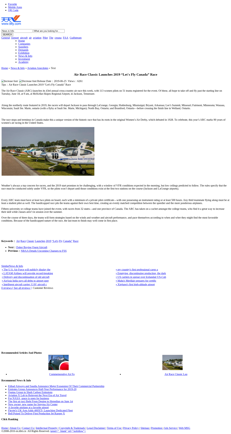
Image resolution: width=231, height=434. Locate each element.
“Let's (55, 241)
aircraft (24, 37)
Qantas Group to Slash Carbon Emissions (30, 392)
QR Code (13, 10)
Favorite (12, 4)
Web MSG (184, 428)
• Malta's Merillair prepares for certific (136, 280)
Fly (60, 241)
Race (23, 241)
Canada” (67, 241)
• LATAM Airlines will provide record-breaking (27, 273)
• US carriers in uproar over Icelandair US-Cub (141, 277)
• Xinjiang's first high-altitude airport (135, 284)
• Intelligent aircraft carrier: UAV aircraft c (24, 284)
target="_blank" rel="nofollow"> (68, 431)
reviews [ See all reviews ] (16, 288)
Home (4, 68)
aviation (37, 37)
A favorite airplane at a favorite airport (28, 407)
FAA (65, 37)
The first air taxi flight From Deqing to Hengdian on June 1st (40, 401)
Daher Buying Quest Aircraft (31, 247)
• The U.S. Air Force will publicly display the (26, 269)
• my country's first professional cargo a (137, 269)
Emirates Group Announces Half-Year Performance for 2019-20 (42, 389)
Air (18, 241)
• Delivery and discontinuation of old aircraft (25, 277)
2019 (48, 241)
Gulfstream (76, 37)
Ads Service (171, 428)
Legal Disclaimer (96, 428)
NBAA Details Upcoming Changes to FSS (44, 250)
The (51, 37)
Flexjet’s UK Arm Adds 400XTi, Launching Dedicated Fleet (40, 410)
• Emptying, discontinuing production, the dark (141, 273)
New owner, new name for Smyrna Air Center (32, 404)
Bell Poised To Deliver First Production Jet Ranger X (36, 413)
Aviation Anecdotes (37, 68)
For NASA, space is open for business (28, 398)
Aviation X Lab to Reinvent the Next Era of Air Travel (37, 395)
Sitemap (145, 428)
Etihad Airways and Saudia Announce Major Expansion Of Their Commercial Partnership (56, 386)
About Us (15, 428)
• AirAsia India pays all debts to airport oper (25, 280)
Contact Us (28, 428)
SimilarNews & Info (12, 266)
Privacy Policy (131, 428)
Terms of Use (114, 428)
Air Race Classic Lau (176, 374)
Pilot (45, 37)
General (5, 37)
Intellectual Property (47, 428)
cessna (58, 37)
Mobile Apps (15, 7)
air (30, 37)
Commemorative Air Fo (62, 374)
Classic (30, 241)
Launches (40, 241)
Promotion (157, 428)
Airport (15, 37)
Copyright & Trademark (72, 428)
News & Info (18, 68)
